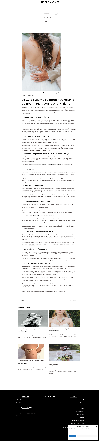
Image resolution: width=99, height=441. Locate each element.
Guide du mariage (47, 13)
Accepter (72, 436)
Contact (45, 21)
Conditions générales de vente (77, 423)
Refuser (79, 436)
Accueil (45, 6)
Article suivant (73, 300)
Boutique (46, 9)
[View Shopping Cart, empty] (56, 14)
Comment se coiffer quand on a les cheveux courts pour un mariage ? (64, 363)
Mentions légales (80, 414)
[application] (48, 10)
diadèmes (24, 166)
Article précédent (24, 300)
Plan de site (81, 417)
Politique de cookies (79, 438)
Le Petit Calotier (19, 399)
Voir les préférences (90, 436)
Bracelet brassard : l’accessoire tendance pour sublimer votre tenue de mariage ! (31, 361)
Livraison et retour (48, 17)
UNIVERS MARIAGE (49, 2)
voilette (68, 164)
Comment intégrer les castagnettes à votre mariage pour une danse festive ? (30, 329)
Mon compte (81, 405)
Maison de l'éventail (20, 402)
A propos (82, 402)
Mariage (23, 95)
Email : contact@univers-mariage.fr (23, 411)
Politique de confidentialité (86, 438)
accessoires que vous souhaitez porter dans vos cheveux (49, 164)
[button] (96, 426)
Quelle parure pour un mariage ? (59, 329)
